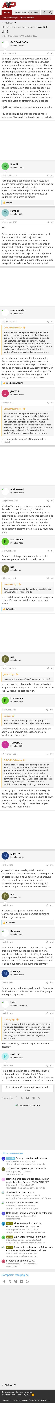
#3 (52, 222)
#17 (51, 1065)
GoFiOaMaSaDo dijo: (13, 327)
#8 (52, 578)
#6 (52, 500)
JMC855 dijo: (9, 674)
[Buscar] (50, 12)
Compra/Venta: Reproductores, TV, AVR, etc (25, 1232)
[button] (29, 12)
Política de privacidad (11, 1394)
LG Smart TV (11, 1266)
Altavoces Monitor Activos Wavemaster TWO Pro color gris (23, 1225)
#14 (51, 942)
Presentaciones (13, 1218)
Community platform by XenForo (26, 1400)
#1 (52, 53)
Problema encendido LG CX (20, 1260)
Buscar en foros (27, 17)
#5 (52, 402)
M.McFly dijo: (9, 1019)
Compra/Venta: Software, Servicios (21, 1256)
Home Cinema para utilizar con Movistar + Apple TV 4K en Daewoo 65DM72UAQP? (28, 1180)
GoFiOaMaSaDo (11, 35)
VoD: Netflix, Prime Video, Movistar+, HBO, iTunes (28, 1198)
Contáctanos (8, 1391)
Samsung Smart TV (14, 1174)
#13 (51, 905)
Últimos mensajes (12, 1153)
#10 (51, 709)
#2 (52, 175)
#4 (52, 321)
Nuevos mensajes (10, 17)
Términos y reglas (24, 1391)
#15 (51, 982)
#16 (51, 1013)
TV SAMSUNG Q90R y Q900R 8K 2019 (26, 1168)
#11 (51, 754)
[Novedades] (44, 12)
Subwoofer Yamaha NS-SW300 (26, 1236)
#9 (52, 668)
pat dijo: (7, 715)
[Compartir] (48, 53)
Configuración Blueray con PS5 (22, 1202)
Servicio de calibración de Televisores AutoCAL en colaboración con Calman (29, 1248)
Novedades (20, 12)
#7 (52, 550)
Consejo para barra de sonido (27, 1158)
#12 (51, 865)
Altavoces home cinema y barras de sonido (25, 1164)
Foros (7, 12)
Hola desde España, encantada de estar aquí (29, 1212)
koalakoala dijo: (11, 584)
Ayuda (26, 1394)
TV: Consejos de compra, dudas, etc (22, 1208)
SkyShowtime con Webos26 (20, 1192)
